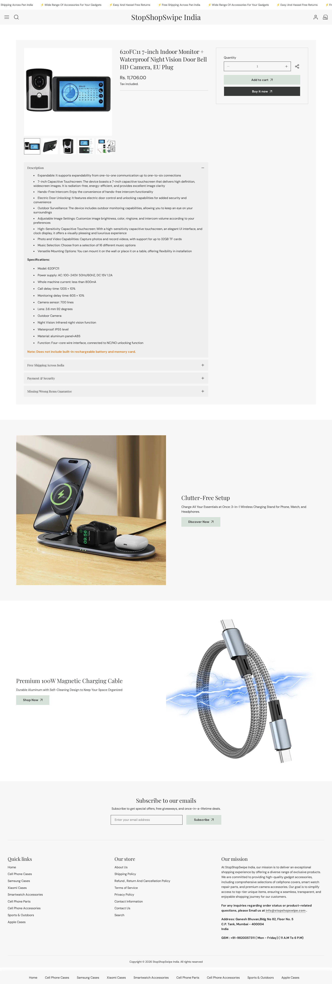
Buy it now (260, 91)
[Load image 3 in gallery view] (68, 146)
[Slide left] (112, 149)
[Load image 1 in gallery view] (32, 146)
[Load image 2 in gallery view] (50, 146)
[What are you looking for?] (16, 17)
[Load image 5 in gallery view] (104, 146)
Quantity (230, 58)
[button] (325, 17)
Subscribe (201, 820)
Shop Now (30, 700)
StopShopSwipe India (166, 961)
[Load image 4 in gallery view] (86, 146)
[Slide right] (112, 143)
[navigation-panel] (7, 17)
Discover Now (198, 522)
